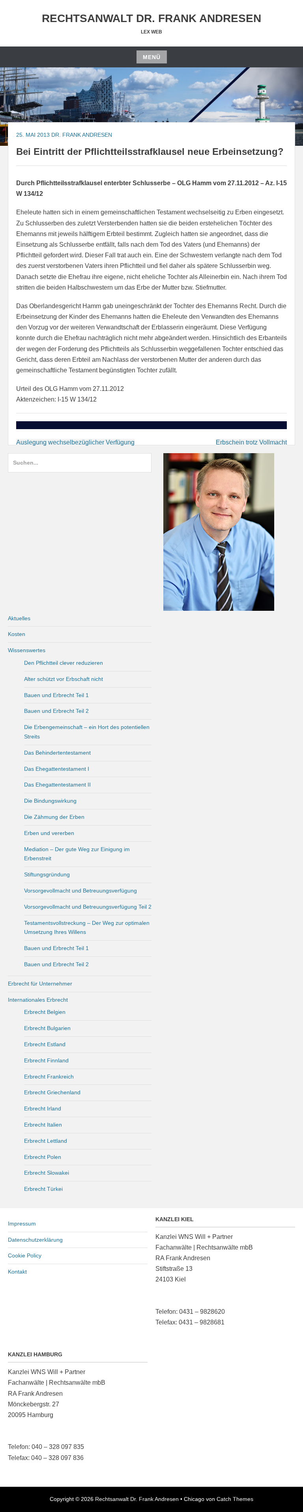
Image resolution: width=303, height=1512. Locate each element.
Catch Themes (235, 1499)
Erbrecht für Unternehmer (40, 983)
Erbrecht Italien (43, 1124)
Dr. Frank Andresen (81, 135)
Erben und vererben (49, 833)
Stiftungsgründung (47, 874)
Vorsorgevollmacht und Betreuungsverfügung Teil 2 (88, 907)
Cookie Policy (24, 1255)
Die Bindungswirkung (50, 801)
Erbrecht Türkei (43, 1189)
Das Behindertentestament (57, 752)
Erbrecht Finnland (46, 1060)
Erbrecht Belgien (44, 1012)
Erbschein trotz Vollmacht (251, 442)
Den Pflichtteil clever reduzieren (63, 663)
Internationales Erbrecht (38, 1000)
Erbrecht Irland (42, 1108)
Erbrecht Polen (42, 1157)
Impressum (22, 1223)
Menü (152, 57)
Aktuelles (19, 618)
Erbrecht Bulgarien (47, 1028)
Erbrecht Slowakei (46, 1173)
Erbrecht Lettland (45, 1141)
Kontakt (17, 1271)
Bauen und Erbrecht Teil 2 (56, 711)
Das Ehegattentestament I (56, 769)
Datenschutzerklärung (35, 1240)
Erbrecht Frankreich (49, 1076)
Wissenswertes (26, 650)
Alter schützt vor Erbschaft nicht (63, 679)
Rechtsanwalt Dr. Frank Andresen (151, 18)
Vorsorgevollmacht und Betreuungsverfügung (80, 890)
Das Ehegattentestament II (57, 784)
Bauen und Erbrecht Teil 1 (56, 695)
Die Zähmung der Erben (54, 817)
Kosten (16, 634)
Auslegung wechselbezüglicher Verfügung (75, 442)
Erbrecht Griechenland (52, 1092)
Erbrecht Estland (44, 1044)
